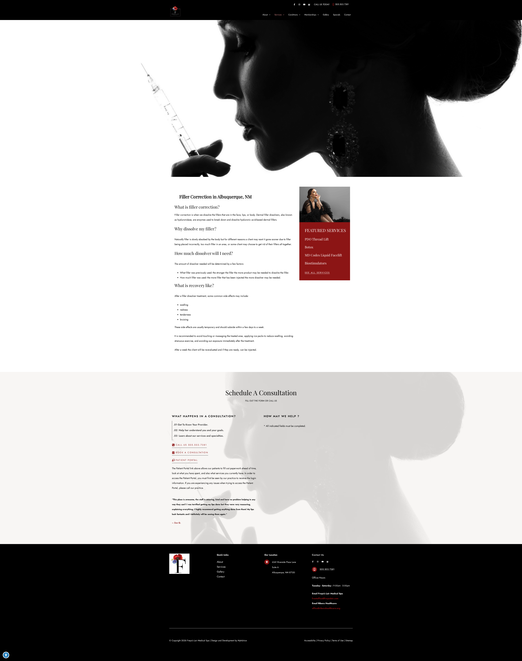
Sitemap (349, 640)
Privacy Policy (323, 640)
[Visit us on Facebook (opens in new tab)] (294, 4)
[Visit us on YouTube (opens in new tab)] (304, 4)
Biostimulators (316, 263)
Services (221, 567)
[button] (317, 273)
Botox (309, 247)
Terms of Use (338, 640)
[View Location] (268, 561)
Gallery (220, 571)
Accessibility (310, 640)
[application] (269, 15)
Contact (221, 576)
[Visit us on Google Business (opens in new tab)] (309, 4)
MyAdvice (242, 640)
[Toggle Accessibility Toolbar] (6, 655)
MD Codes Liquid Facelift (323, 255)
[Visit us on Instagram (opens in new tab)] (299, 4)
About (220, 562)
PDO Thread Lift (317, 239)
